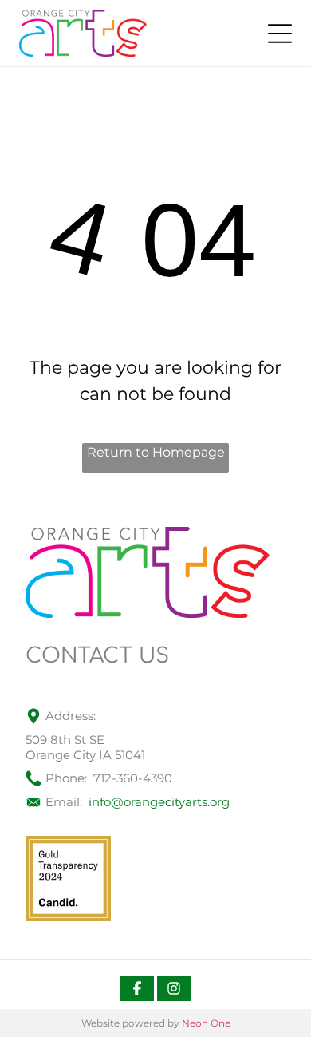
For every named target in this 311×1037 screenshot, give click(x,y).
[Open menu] (280, 34)
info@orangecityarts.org (159, 801)
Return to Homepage (156, 452)
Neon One (206, 1023)
